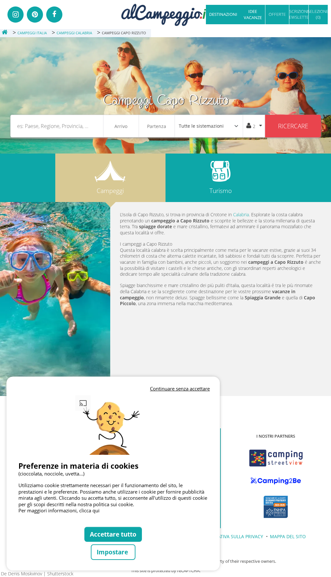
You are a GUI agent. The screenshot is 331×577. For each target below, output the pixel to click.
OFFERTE (277, 14)
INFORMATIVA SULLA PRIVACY (231, 536)
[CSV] (276, 458)
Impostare (113, 552)
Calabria (241, 214)
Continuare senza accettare (180, 388)
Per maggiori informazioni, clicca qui (59, 510)
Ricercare (293, 126)
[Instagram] (15, 14)
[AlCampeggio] (165, 14)
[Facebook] (54, 14)
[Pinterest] (35, 14)
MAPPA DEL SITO (288, 536)
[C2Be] (276, 481)
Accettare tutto (113, 534)
